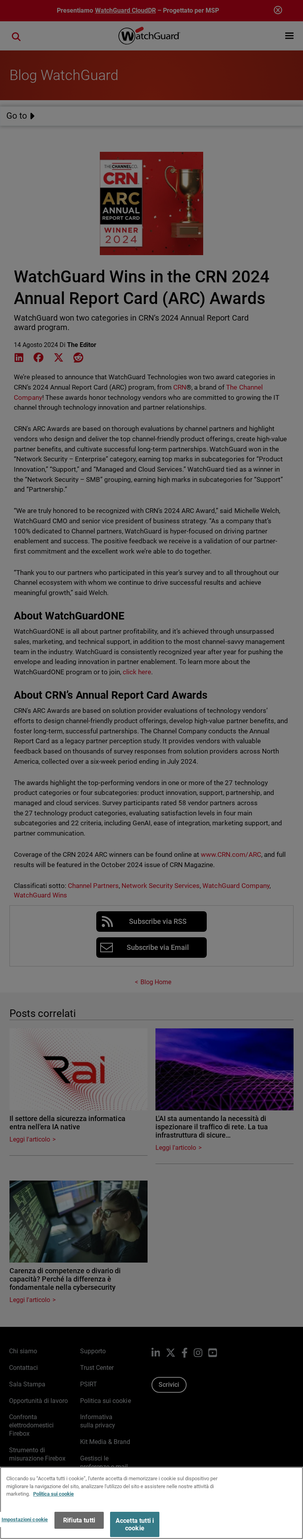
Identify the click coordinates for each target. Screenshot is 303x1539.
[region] (151, 1503)
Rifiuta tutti (79, 1520)
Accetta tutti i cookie (135, 1524)
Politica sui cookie (53, 1494)
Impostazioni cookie (25, 1519)
